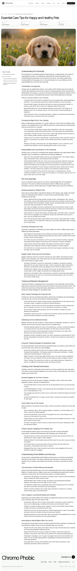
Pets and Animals (11, 14)
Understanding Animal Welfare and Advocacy (9, 84)
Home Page (44, 562)
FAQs (55, 562)
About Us (61, 566)
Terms (70, 566)
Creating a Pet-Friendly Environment (10, 80)
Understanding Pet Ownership (9, 74)
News (5, 14)
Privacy (66, 566)
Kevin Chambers (5, 24)
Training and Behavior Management (10, 78)
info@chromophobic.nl (64, 562)
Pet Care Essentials (7, 76)
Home (2, 14)
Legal (73, 566)
